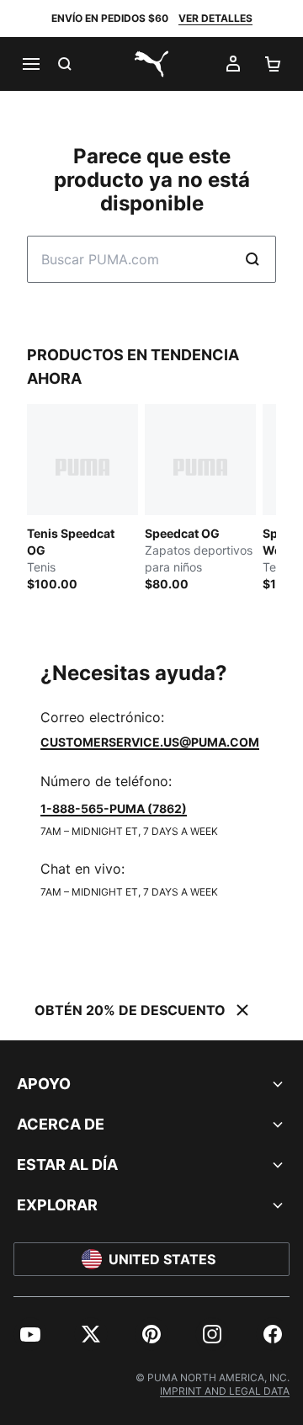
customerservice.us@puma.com (149, 742)
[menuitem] (30, 1334)
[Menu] (30, 64)
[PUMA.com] (151, 64)
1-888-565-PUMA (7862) (113, 808)
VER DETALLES (215, 18)
